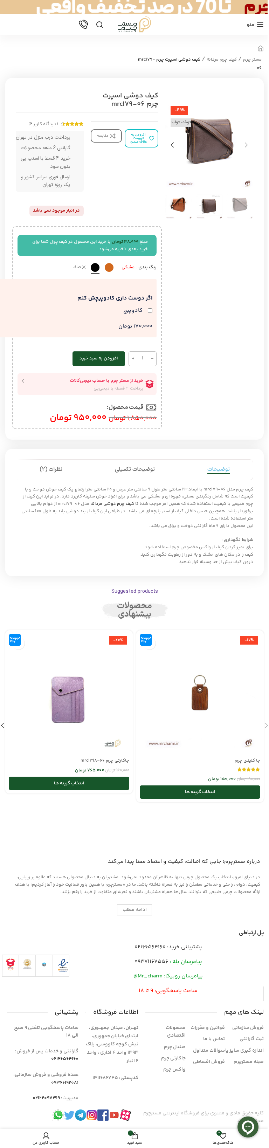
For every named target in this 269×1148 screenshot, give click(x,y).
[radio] (109, 267)
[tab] (218, 469)
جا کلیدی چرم (247, 760)
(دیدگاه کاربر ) (43, 124)
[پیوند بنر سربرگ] (134, 7)
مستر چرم (252, 59)
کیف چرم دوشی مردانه (112, 503)
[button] (246, 145)
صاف (77, 267)
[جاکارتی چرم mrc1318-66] (69, 694)
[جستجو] (99, 25)
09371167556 (151, 961)
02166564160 (150, 947)
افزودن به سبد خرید (99, 358)
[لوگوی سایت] (134, 24)
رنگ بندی (147, 267)
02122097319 (46, 1098)
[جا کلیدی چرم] (200, 694)
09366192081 (64, 1083)
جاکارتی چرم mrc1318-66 (105, 760)
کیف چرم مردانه (222, 59)
